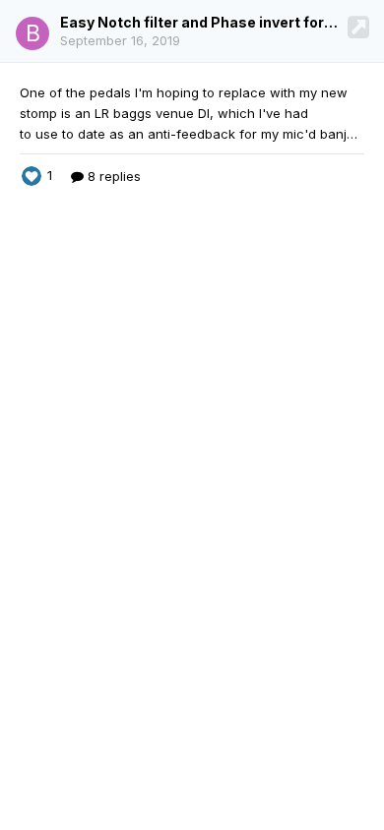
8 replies (112, 176)
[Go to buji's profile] (32, 33)
